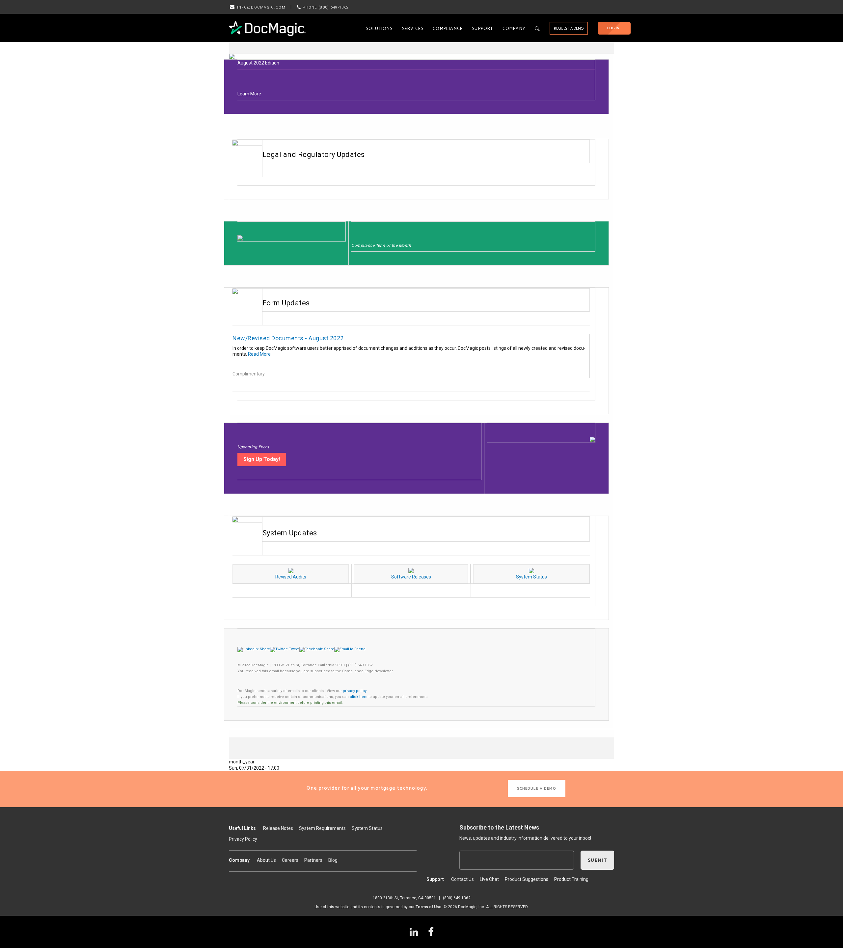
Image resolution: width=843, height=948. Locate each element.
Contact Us (462, 879)
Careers (290, 860)
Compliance (448, 29)
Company (514, 29)
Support (482, 29)
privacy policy (354, 691)
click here (358, 697)
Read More (259, 354)
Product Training (571, 879)
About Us (266, 860)
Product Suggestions (526, 879)
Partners (313, 860)
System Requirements (322, 828)
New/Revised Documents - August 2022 (288, 338)
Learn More (249, 93)
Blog (333, 860)
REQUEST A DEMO (569, 28)
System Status (367, 828)
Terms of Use (429, 907)
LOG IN (613, 28)
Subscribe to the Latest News (499, 827)
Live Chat (489, 879)
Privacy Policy (243, 839)
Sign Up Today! (261, 459)
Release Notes (278, 828)
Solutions (379, 29)
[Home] (267, 28)
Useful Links (242, 828)
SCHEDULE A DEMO (536, 788)
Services (413, 29)
